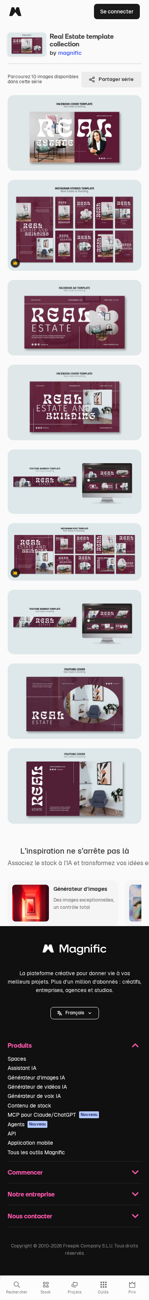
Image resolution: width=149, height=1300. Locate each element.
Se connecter (117, 11)
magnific (70, 52)
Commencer (25, 1172)
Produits (20, 1045)
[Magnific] (15, 11)
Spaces (17, 1058)
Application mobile (30, 1142)
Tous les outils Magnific (36, 1152)
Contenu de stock (29, 1105)
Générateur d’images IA (36, 1077)
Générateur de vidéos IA (37, 1086)
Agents (27, 1124)
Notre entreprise (31, 1194)
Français (74, 1013)
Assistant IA (22, 1068)
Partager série (116, 79)
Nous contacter (30, 1216)
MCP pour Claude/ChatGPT (52, 1114)
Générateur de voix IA (34, 1096)
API (12, 1133)
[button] (74, 1013)
